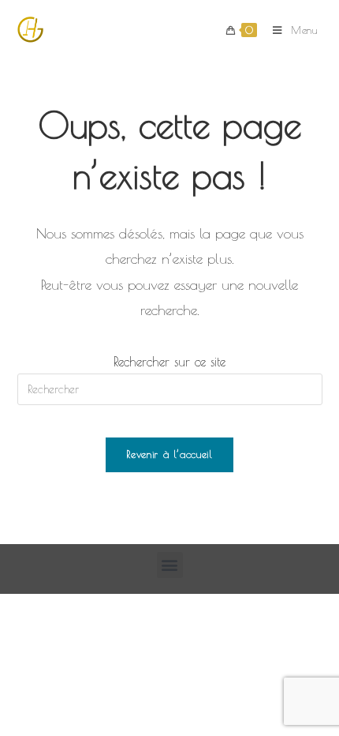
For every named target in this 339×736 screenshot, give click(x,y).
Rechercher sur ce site (169, 362)
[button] (170, 565)
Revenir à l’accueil (169, 454)
